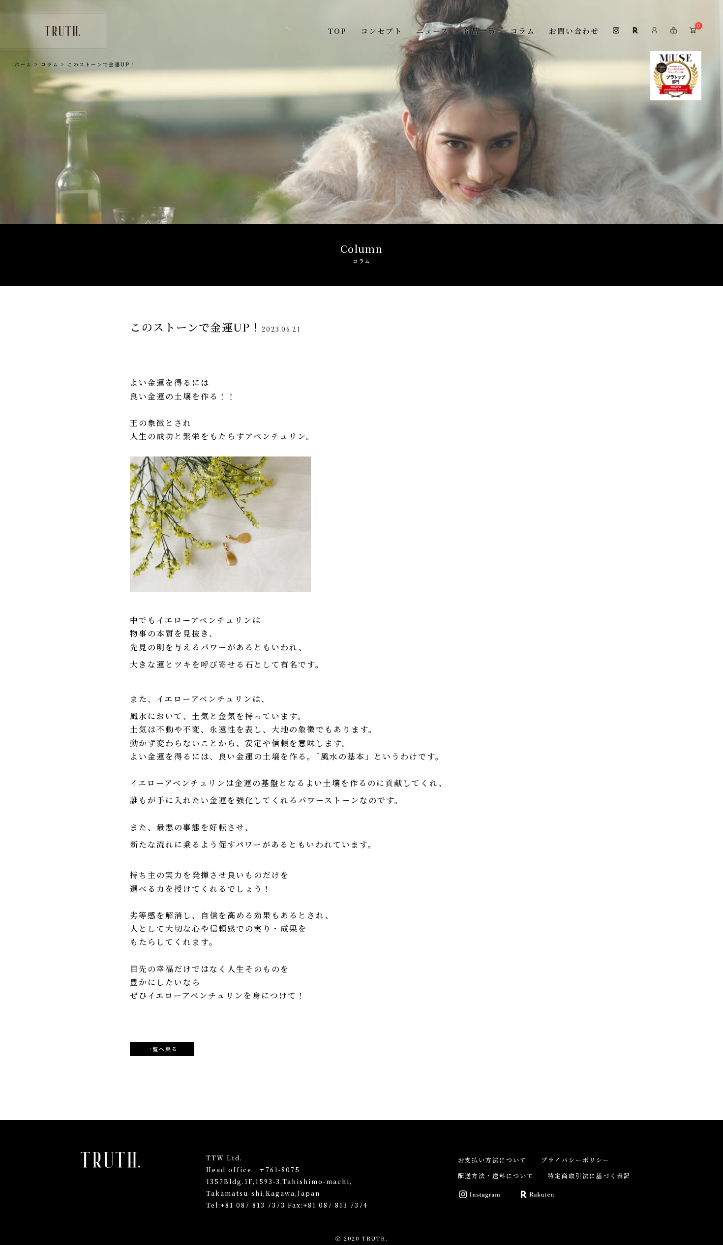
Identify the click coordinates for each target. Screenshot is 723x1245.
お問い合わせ (574, 31)
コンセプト (381, 31)
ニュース (432, 31)
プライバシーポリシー (575, 1159)
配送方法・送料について (496, 1175)
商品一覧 (479, 31)
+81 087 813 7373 (253, 1205)
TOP (337, 31)
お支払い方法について (492, 1159)
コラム (522, 31)
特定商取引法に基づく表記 (589, 1175)
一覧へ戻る (162, 1049)
